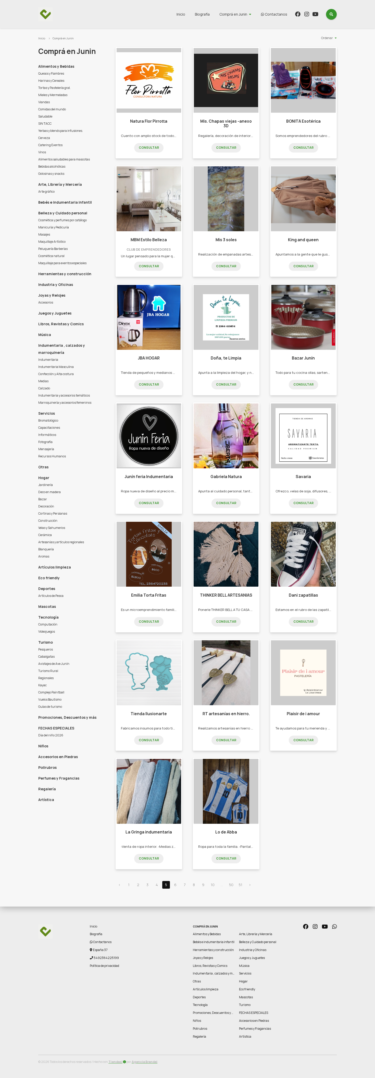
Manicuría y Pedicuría (53, 227)
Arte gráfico (46, 191)
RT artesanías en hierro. (226, 713)
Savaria (303, 476)
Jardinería (45, 485)
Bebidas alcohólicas (51, 166)
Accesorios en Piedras (58, 756)
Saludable (45, 116)
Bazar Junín (303, 358)
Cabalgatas (46, 656)
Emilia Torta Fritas (148, 595)
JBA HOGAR (149, 358)
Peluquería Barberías (53, 249)
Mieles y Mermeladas (52, 95)
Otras (43, 467)
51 (240, 884)
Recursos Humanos (52, 456)
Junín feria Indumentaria (148, 476)
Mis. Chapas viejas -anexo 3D (226, 124)
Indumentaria (48, 359)
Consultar (149, 147)
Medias (43, 381)
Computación (47, 624)
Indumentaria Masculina (56, 367)
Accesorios (45, 302)
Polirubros (47, 767)
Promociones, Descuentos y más (67, 717)
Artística (46, 799)
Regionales (46, 678)
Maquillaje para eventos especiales (62, 263)
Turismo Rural (48, 671)
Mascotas (47, 606)
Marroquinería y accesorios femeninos (64, 402)
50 (231, 884)
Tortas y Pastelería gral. (54, 88)
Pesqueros (45, 649)
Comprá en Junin (233, 14)
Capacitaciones (49, 427)
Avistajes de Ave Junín (53, 664)
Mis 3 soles (226, 239)
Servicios (46, 413)
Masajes (44, 234)
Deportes (46, 588)
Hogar (43, 477)
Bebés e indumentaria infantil (65, 202)
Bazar (42, 499)
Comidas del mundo (52, 109)
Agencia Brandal (144, 1062)
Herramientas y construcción (64, 273)
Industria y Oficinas (55, 284)
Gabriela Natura (226, 476)
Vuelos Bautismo (49, 699)
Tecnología (48, 617)
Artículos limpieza (54, 567)
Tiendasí (115, 1062)
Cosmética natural (51, 256)
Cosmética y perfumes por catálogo (62, 220)
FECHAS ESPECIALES (56, 728)
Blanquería (46, 549)
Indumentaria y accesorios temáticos (64, 395)
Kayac (42, 685)
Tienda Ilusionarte (149, 713)
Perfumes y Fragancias (58, 778)
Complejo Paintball (51, 692)
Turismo (45, 642)
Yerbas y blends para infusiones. (60, 131)
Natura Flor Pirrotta (148, 121)
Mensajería (46, 449)
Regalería (47, 788)
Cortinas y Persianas (52, 513)
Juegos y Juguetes (54, 313)
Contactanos (275, 14)
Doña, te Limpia (226, 358)
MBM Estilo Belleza (149, 239)
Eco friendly (49, 577)
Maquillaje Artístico (52, 241)
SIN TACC (45, 123)
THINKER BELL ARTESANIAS (226, 595)
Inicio (181, 14)
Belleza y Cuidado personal (62, 213)
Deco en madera (49, 492)
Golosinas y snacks (51, 173)
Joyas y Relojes (51, 295)
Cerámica (45, 535)
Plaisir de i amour (303, 713)
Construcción (47, 520)
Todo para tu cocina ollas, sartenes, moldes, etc (314, 372)
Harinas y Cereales (51, 80)
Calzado (44, 388)
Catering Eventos (50, 145)
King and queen (303, 239)
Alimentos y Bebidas (56, 66)
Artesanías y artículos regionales (61, 542)
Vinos (42, 152)
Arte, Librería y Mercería (60, 184)
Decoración (46, 506)
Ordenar (327, 38)
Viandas (44, 102)
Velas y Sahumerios (51, 528)
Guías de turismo (50, 706)
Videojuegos (46, 631)
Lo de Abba (226, 832)
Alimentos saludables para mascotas (64, 159)
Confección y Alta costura (56, 374)
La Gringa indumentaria (149, 832)
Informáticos (47, 435)
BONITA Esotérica (303, 121)
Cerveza (44, 138)
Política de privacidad (104, 966)
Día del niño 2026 (50, 735)
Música (44, 334)
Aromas (43, 556)
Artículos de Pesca (51, 596)
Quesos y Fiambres (51, 73)
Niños (43, 746)
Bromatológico (48, 420)
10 (213, 884)
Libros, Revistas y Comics (61, 323)
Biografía (202, 14)
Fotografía (45, 442)
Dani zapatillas (303, 595)
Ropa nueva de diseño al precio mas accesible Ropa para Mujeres (172, 491)
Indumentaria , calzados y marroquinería (61, 349)
